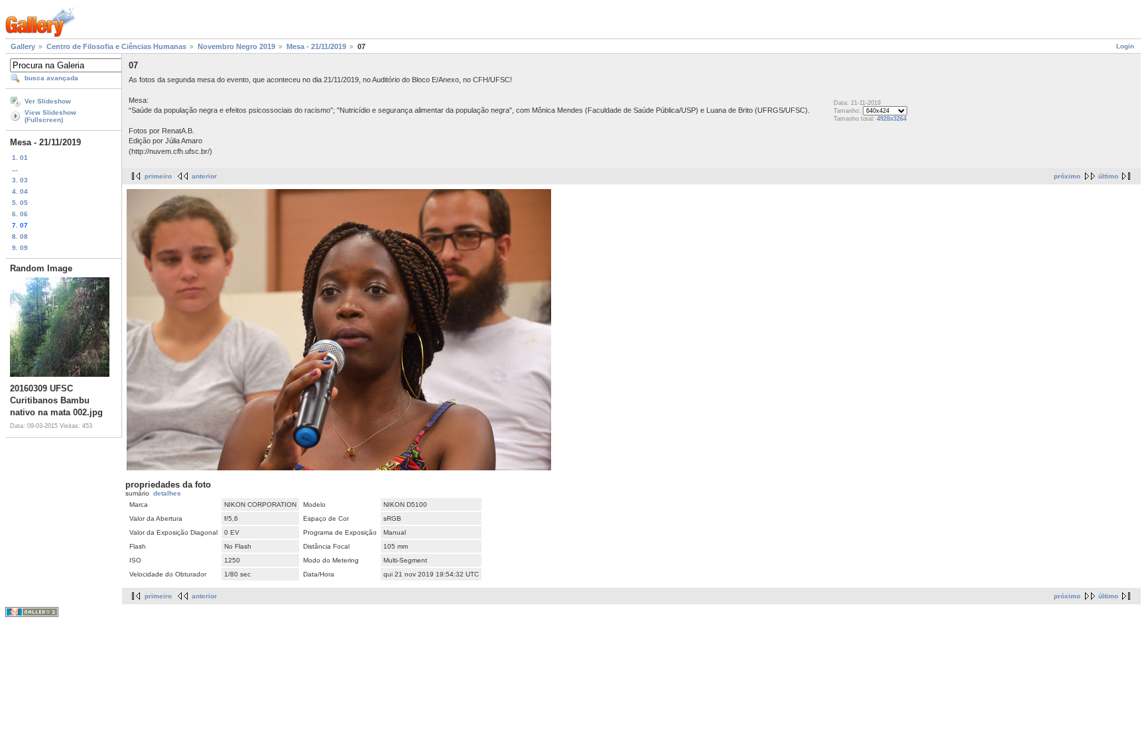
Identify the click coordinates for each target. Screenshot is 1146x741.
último (1108, 176)
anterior (204, 176)
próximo (1067, 176)
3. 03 (20, 180)
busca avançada (51, 78)
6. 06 (20, 214)
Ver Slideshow (48, 101)
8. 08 (20, 236)
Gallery (23, 46)
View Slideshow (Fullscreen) (50, 116)
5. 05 (20, 202)
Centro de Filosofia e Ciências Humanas (116, 46)
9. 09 (20, 247)
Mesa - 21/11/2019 (316, 46)
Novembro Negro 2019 (236, 46)
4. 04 (20, 191)
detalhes (167, 493)
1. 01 (20, 157)
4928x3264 (892, 118)
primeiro (158, 176)
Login (1125, 46)
